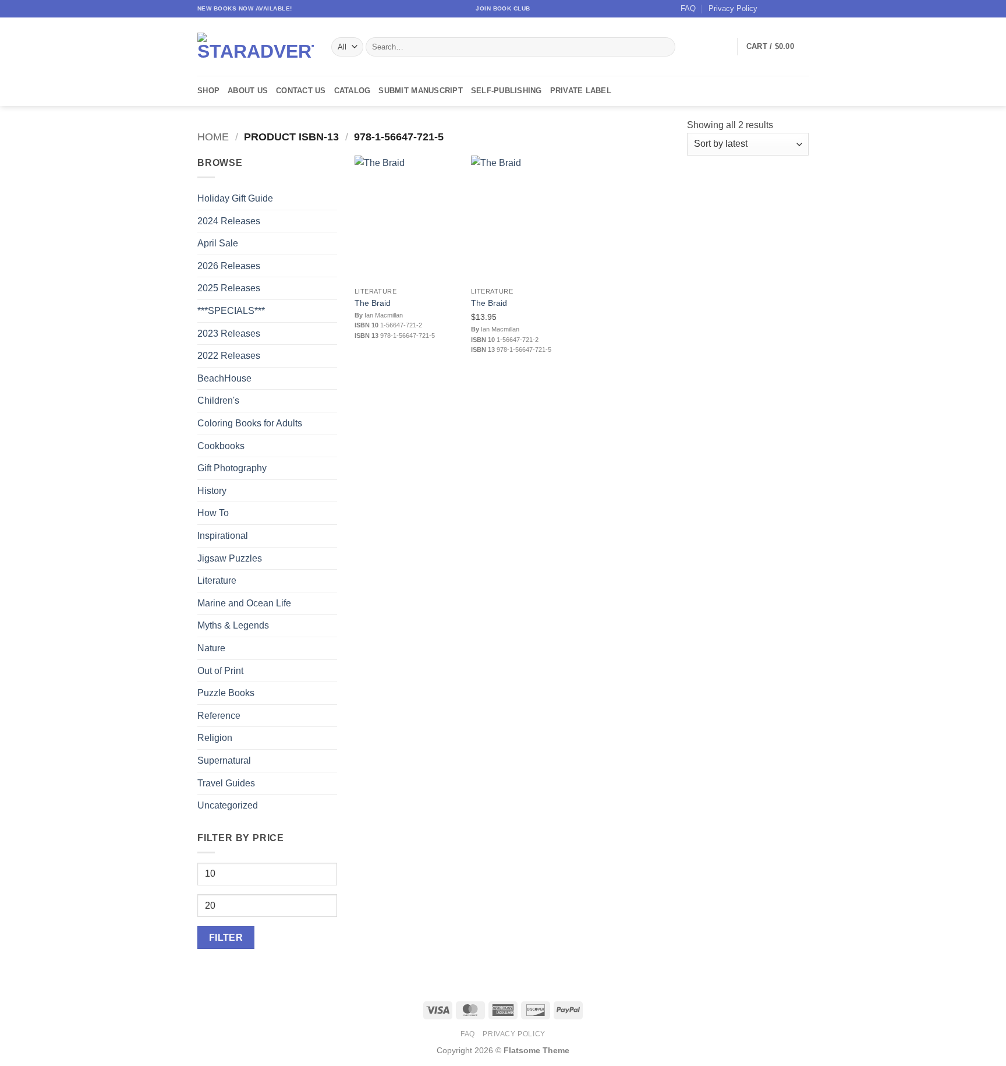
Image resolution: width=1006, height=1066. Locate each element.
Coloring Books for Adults (249, 423)
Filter (226, 938)
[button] (777, 46)
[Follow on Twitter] (791, 9)
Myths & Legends (233, 625)
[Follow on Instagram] (780, 9)
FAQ (688, 8)
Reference (218, 716)
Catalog (352, 90)
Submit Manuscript (420, 90)
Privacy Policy (733, 8)
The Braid (373, 303)
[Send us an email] (802, 9)
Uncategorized (227, 805)
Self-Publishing (506, 90)
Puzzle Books (225, 693)
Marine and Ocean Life (244, 603)
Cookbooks (221, 446)
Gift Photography (232, 468)
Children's (218, 400)
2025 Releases (228, 288)
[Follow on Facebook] (769, 9)
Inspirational (222, 536)
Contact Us (301, 90)
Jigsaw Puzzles (229, 558)
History (211, 491)
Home (213, 136)
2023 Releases (228, 333)
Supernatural (224, 760)
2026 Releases (228, 266)
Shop (208, 90)
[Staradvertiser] (255, 47)
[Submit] (664, 47)
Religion (214, 738)
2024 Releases (228, 221)
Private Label (580, 90)
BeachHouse (224, 378)
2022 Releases (228, 356)
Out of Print (220, 671)
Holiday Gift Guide (235, 198)
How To (213, 513)
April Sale (217, 243)
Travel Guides (226, 783)
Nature (211, 648)
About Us (248, 90)
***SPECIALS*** (231, 311)
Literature (216, 580)
